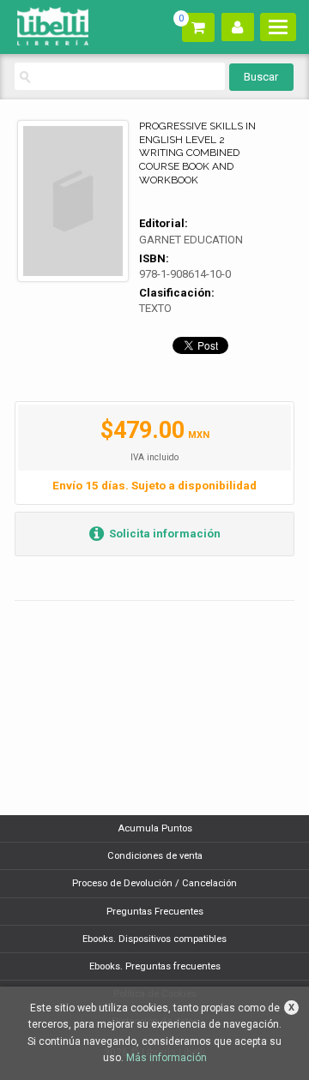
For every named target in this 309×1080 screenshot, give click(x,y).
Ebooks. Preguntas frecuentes (155, 966)
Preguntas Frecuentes (154, 911)
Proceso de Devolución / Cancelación (154, 883)
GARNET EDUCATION (191, 239)
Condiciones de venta (155, 855)
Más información (166, 1058)
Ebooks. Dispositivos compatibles (154, 939)
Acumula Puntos (155, 828)
